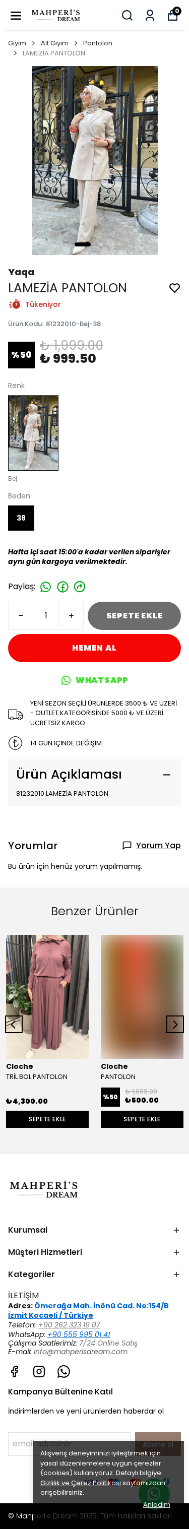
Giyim (17, 43)
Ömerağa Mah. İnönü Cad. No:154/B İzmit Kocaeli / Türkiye (88, 1310)
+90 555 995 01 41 (78, 1334)
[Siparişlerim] (150, 15)
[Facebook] (14, 1371)
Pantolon (97, 43)
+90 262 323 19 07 (69, 1325)
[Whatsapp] (63, 1371)
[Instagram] (39, 1371)
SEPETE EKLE (134, 615)
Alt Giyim (55, 43)
